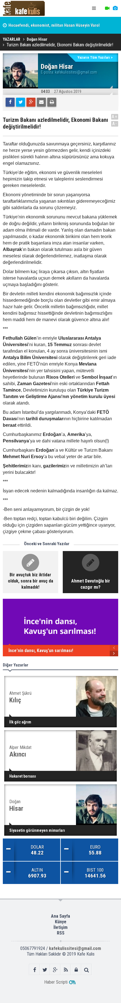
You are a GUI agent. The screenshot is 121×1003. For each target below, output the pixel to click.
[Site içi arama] (86, 969)
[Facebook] (10, 102)
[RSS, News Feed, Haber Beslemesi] (65, 969)
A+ (115, 116)
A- (114, 123)
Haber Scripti (56, 982)
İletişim (60, 927)
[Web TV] (107, 8)
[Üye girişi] (76, 969)
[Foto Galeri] (115, 8)
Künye (60, 921)
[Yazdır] (51, 102)
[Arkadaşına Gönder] (41, 102)
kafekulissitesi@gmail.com (76, 72)
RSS (60, 933)
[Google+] (30, 102)
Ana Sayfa (60, 916)
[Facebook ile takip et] (34, 969)
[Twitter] (20, 102)
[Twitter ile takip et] (45, 969)
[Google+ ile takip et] (55, 969)
